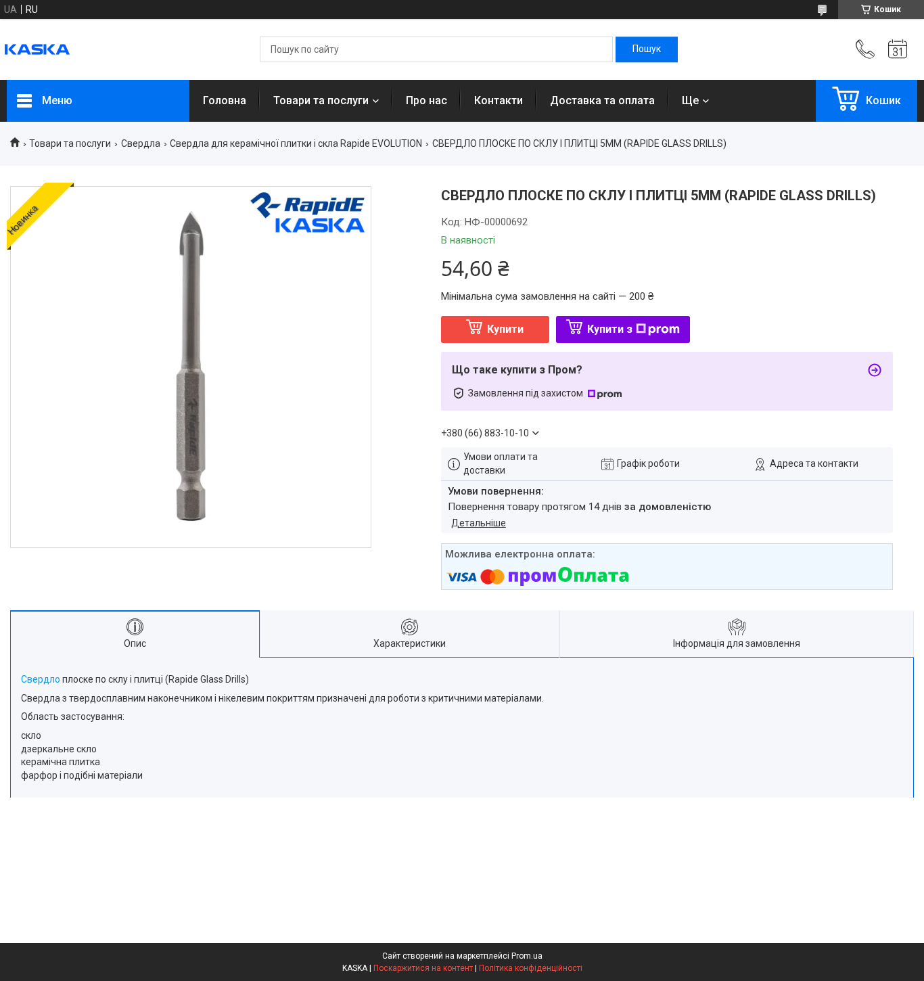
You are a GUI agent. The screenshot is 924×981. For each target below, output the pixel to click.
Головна (224, 100)
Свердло (40, 679)
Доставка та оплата (602, 100)
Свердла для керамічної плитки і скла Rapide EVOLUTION (296, 143)
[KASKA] (37, 49)
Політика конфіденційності (530, 968)
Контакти (498, 100)
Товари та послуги (321, 100)
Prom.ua (526, 956)
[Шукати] (647, 49)
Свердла (140, 143)
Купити (505, 329)
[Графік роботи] (897, 49)
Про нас (426, 100)
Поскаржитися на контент (423, 968)
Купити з (609, 329)
